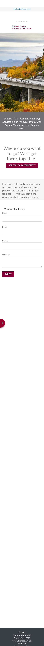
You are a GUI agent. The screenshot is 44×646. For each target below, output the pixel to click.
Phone (5, 241)
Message (6, 255)
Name (4, 213)
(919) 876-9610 (23, 21)
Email (4, 227)
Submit (8, 274)
